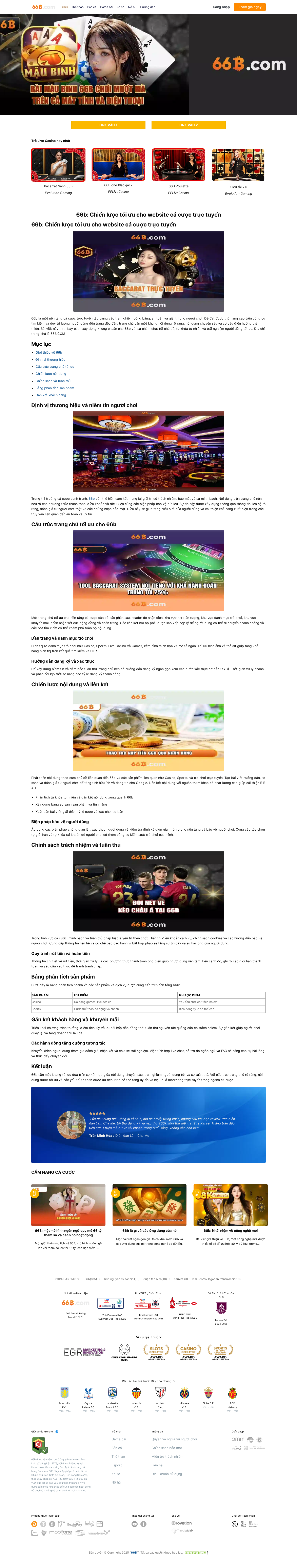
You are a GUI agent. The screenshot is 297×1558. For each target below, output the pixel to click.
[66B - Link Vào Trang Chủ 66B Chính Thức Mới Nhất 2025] (43, 7)
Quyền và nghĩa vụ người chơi (174, 1439)
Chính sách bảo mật (167, 1448)
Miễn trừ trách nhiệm (167, 1456)
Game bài (106, 7)
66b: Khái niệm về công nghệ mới (231, 1231)
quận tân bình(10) (155, 1279)
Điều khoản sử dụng (167, 1474)
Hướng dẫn (147, 7)
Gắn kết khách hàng (51, 395)
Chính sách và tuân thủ (53, 381)
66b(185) (90, 1279)
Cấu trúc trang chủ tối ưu (55, 367)
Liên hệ (157, 1465)
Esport (117, 1465)
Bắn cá (91, 7)
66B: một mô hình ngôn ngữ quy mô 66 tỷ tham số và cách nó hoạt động (68, 1233)
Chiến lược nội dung (51, 374)
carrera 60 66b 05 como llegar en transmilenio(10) (207, 1279)
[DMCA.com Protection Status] (196, 1552)
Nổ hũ (132, 7)
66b (92, 499)
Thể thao (77, 7)
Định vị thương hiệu (50, 359)
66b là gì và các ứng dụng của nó (149, 1231)
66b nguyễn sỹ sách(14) (120, 1279)
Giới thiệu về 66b (49, 352)
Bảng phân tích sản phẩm (55, 388)
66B (65, 7)
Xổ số (120, 7)
